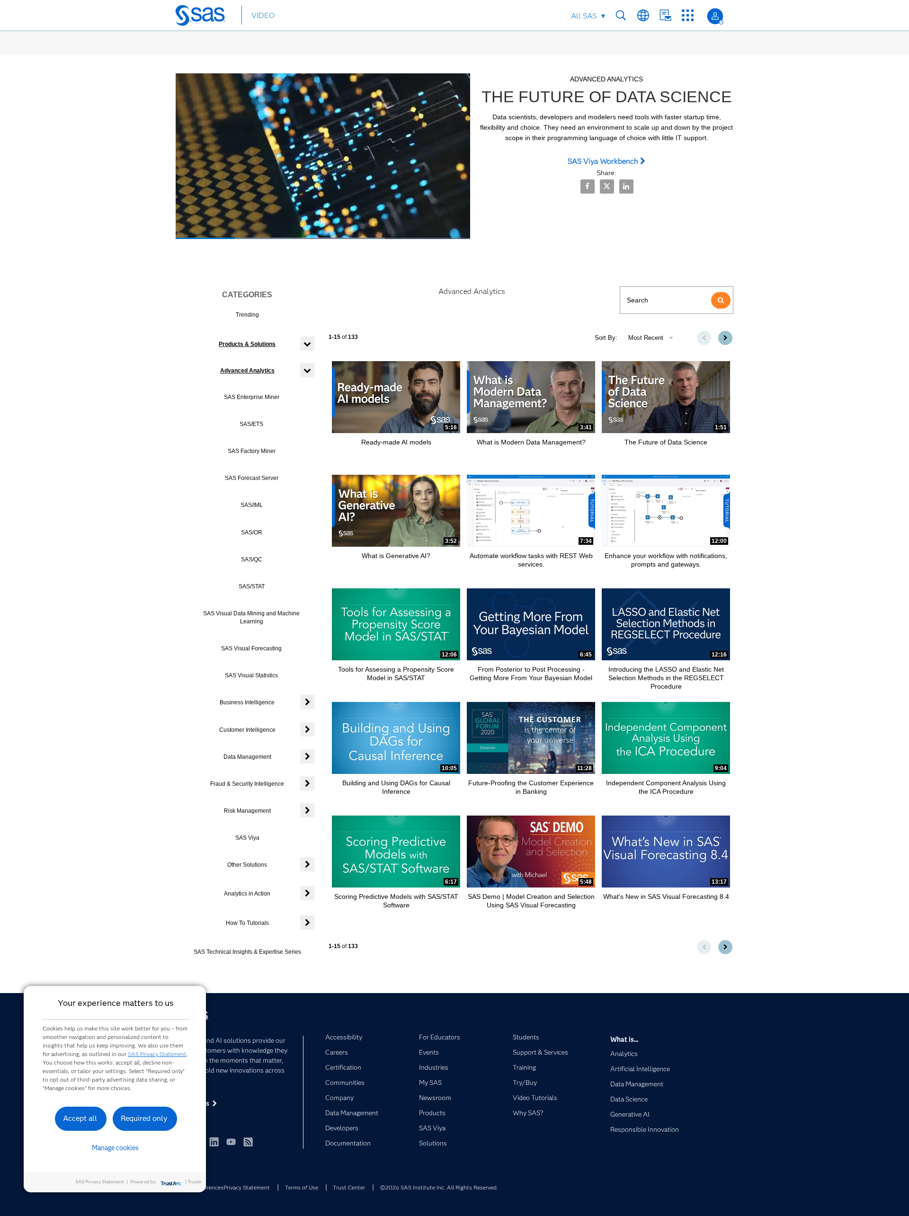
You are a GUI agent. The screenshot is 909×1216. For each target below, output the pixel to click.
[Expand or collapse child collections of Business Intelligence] (307, 702)
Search (621, 15)
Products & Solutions (247, 344)
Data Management (247, 757)
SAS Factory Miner (252, 451)
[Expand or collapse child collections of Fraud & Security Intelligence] (307, 783)
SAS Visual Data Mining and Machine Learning (251, 617)
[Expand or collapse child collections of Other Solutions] (307, 864)
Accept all (80, 1118)
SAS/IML (252, 505)
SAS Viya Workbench (604, 161)
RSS (248, 1141)
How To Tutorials (247, 923)
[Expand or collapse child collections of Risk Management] (307, 810)
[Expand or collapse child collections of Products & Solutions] (307, 344)
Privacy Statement (246, 1187)
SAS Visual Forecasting (251, 648)
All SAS (584, 15)
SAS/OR (251, 532)
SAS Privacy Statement (157, 1053)
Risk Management (247, 811)
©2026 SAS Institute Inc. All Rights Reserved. (439, 1187)
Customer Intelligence (247, 730)
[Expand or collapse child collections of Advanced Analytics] (307, 370)
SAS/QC (251, 559)
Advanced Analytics (247, 370)
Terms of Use (301, 1187)
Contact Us (665, 15)
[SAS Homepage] (204, 17)
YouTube (231, 1141)
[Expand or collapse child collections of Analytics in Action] (307, 893)
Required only (144, 1118)
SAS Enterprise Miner (251, 397)
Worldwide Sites (643, 15)
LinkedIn (214, 1141)
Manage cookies (115, 1148)
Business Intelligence (247, 702)
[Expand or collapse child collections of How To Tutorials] (307, 922)
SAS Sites (688, 15)
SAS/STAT (252, 586)
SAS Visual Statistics (251, 675)
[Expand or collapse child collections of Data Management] (307, 756)
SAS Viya (247, 837)
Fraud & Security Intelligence (247, 784)
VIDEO (263, 15)
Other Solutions (247, 864)
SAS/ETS (251, 424)
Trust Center (349, 1187)
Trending (247, 314)
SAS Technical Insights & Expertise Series (247, 952)
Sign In (715, 16)
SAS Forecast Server (251, 478)
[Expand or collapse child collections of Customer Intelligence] (307, 729)
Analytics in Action (247, 893)
